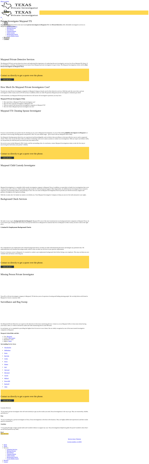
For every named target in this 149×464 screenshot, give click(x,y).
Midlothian (7, 350)
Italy (5, 367)
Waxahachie (7, 347)
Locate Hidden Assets (13, 458)
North (10, 341)
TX (1, 17)
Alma (5, 387)
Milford (6, 378)
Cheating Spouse (11, 454)
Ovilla (6, 359)
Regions (78, 439)
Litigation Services (12, 449)
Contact (6, 462)
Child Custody (11, 455)
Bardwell (6, 384)
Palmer (6, 364)
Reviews (6, 460)
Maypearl (9, 336)
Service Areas (72, 439)
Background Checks (12, 457)
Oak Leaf (6, 370)
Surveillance (10, 452)
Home (5, 444)
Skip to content (5, 1)
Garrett (6, 375)
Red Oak (6, 356)
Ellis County (11, 338)
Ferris (6, 361)
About (6, 23)
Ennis (5, 353)
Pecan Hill (7, 381)
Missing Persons (11, 28)
